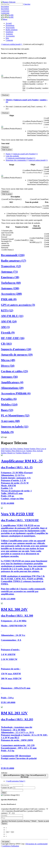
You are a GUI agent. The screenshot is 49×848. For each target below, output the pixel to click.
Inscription (5, 7)
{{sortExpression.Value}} (15, 781)
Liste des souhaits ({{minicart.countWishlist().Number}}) (20, 157)
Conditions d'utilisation (10, 846)
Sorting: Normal (23, 449)
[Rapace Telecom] (8, 2)
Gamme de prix (7, 788)
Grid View (5, 449)
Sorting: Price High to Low (15, 451)
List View (13, 449)
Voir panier (5, 841)
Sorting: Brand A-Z (8, 453)
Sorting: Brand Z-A (23, 453)
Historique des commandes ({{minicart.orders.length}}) (27, 160)
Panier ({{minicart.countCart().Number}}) (22, 154)
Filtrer (4, 793)
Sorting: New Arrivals (34, 451)
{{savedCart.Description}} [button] (11, 199)
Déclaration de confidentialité (37, 844)
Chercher (26, 4)
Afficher (4, 773)
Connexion (5, 11)
